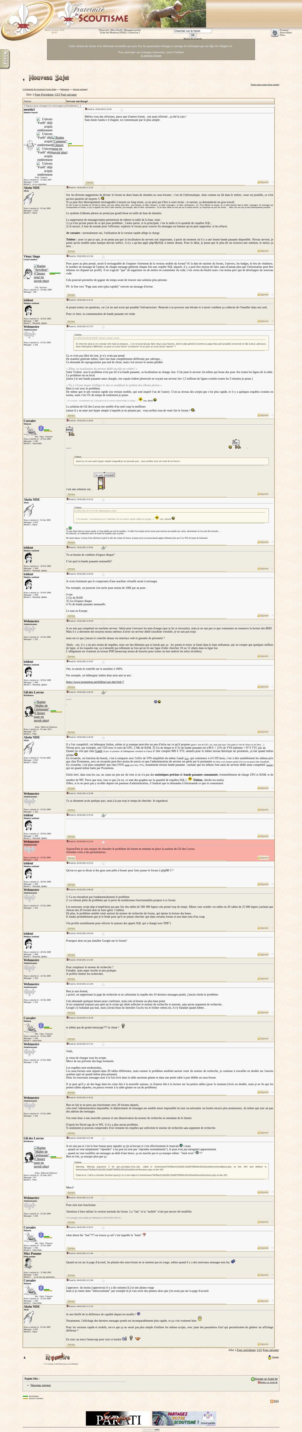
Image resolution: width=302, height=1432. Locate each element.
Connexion (133, 32)
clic (186, 758)
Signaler (275, 1357)
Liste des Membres (110, 32)
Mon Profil (116, 30)
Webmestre (64, 89)
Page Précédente (44, 94)
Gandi (98, 751)
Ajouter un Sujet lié (266, 1378)
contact (156, 1429)
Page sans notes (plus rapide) (265, 84)
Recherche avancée (193, 38)
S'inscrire (104, 30)
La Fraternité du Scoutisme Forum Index (39, 89)
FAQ (123, 32)
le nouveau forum (151, 55)
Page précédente (246, 1350)
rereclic (270, 765)
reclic (127, 765)
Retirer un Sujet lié (269, 1382)
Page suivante (69, 94)
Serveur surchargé (80, 89)
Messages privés (132, 30)
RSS (276, 1401)
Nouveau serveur (41, 1385)
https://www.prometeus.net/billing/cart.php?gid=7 (95, 682)
